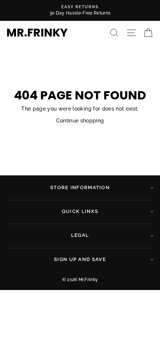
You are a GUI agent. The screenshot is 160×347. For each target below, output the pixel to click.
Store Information (80, 187)
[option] (80, 10)
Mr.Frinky (37, 32)
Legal (80, 235)
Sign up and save (80, 259)
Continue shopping (80, 121)
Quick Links (80, 211)
